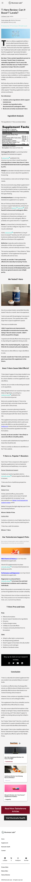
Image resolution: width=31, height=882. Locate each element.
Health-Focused (23, 26)
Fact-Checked (15, 26)
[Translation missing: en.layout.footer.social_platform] (9, 663)
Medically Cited (6, 26)
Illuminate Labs (8, 880)
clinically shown (5, 476)
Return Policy (4, 871)
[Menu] (2, 3)
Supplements (4, 843)
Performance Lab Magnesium (10, 573)
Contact (3, 850)
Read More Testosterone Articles (15, 809)
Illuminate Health (5, 846)
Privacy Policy (4, 867)
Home (2, 839)
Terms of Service (5, 874)
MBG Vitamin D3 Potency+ (9, 559)
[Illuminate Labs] (15, 3)
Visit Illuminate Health (15, 818)
